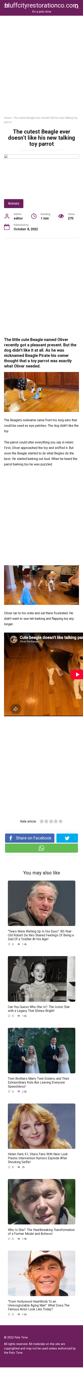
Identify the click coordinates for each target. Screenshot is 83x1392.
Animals (13, 203)
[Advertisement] (41, 69)
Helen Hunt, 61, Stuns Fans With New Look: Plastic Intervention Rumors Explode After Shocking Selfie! (38, 1158)
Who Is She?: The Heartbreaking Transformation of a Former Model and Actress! (41, 1231)
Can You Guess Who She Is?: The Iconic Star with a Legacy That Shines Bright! (39, 1009)
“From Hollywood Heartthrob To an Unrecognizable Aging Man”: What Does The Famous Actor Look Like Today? (39, 1305)
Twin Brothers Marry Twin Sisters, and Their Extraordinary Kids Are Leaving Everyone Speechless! (38, 1082)
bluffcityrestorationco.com (41, 5)
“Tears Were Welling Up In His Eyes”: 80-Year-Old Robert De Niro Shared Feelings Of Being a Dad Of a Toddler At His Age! (41, 935)
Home (7, 117)
